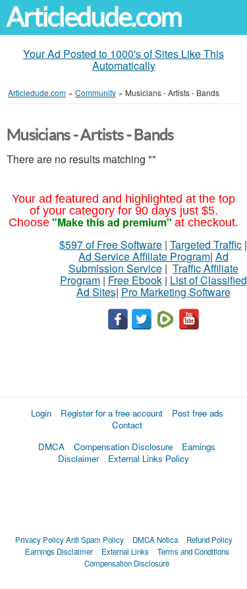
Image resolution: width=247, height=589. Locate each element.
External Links (125, 551)
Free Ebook (135, 280)
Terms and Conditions (193, 551)
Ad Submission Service (149, 262)
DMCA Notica (155, 539)
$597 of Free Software (110, 244)
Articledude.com (94, 17)
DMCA (51, 446)
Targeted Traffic (206, 244)
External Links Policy (148, 458)
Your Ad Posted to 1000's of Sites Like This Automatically (123, 59)
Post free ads (197, 413)
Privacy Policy (39, 539)
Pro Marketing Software (176, 291)
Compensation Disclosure (123, 446)
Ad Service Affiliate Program (144, 256)
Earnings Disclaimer (59, 551)
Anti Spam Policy (95, 539)
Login (41, 413)
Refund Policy (209, 539)
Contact (127, 425)
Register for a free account (112, 413)
